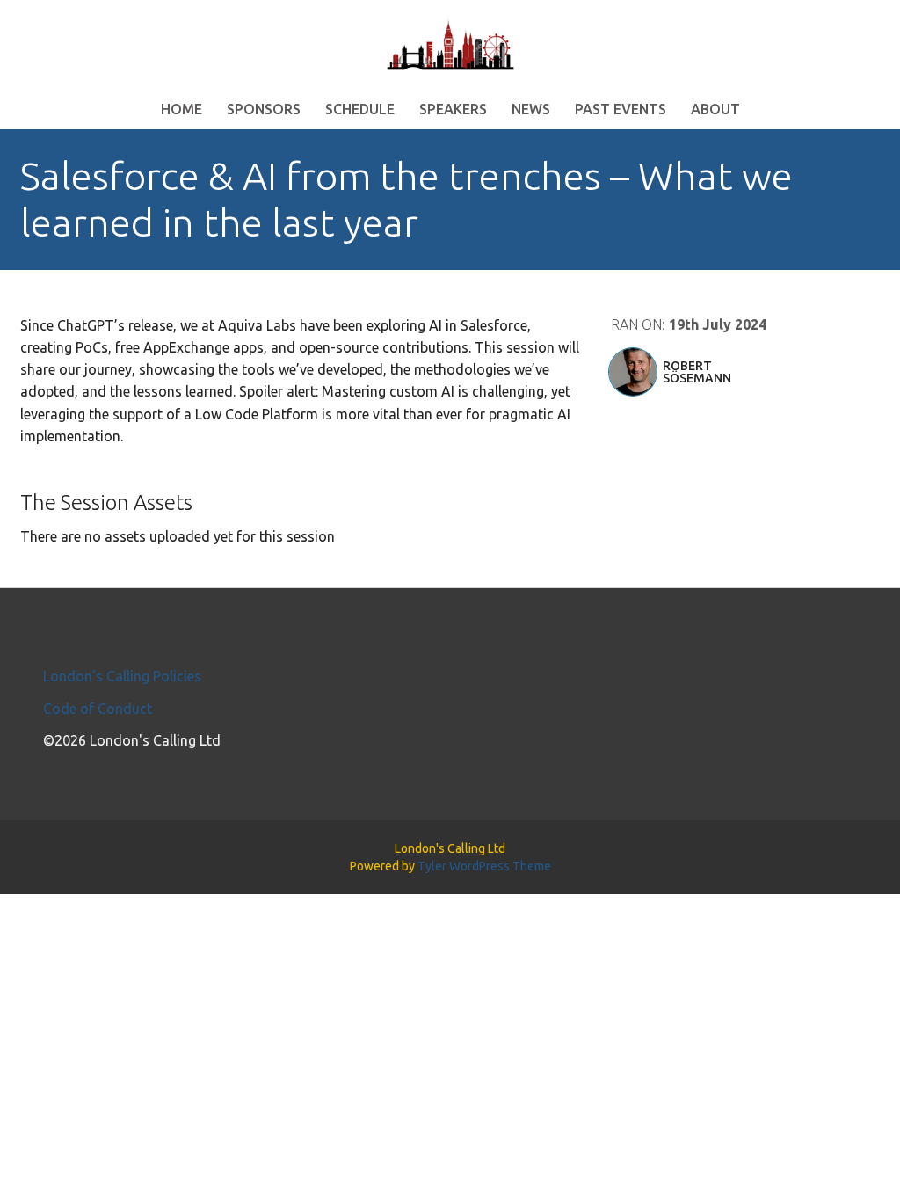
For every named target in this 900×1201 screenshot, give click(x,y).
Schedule (360, 109)
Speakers (453, 109)
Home (181, 109)
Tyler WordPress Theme (484, 866)
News (531, 109)
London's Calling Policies (122, 676)
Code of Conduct (97, 709)
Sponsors (264, 109)
